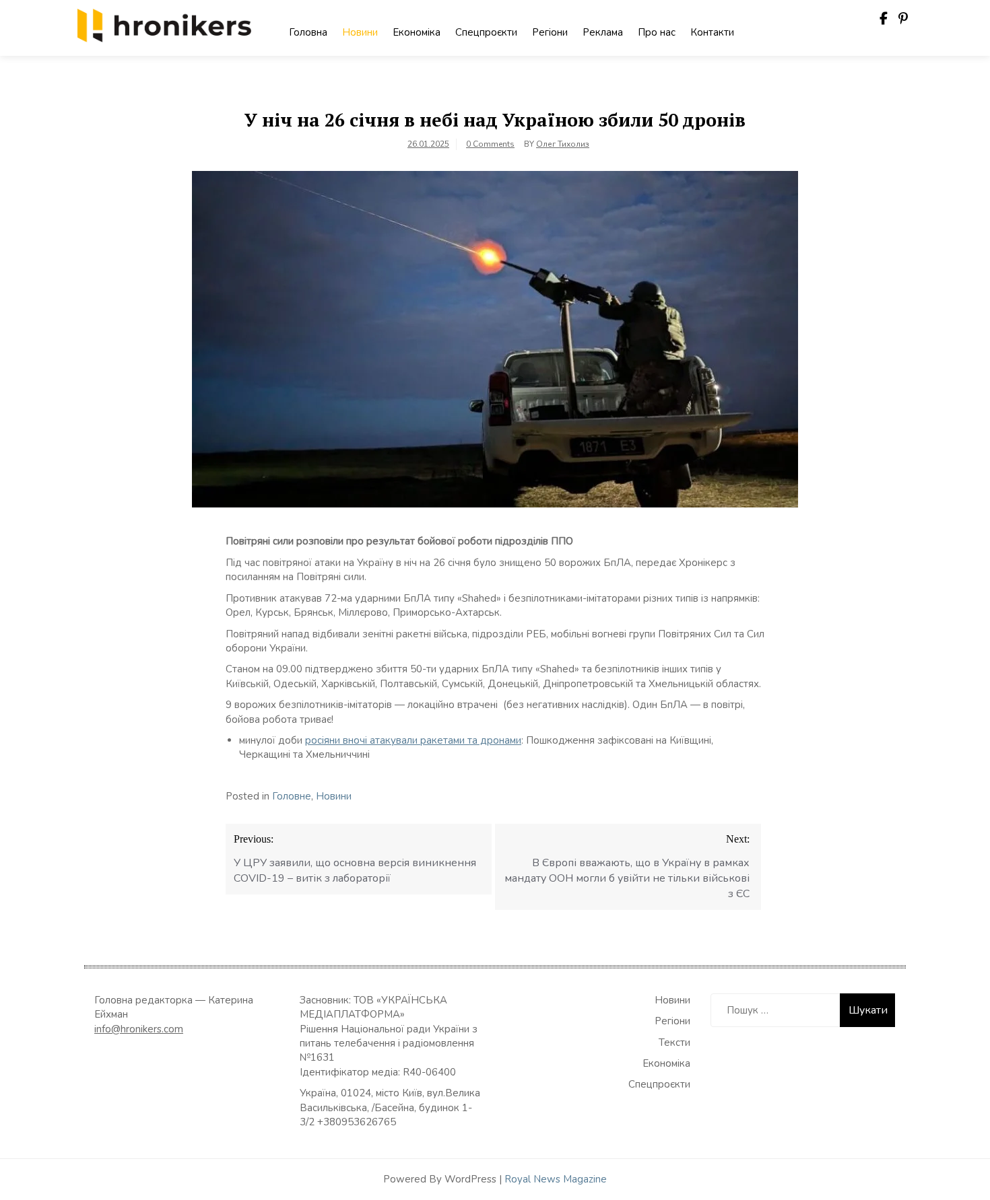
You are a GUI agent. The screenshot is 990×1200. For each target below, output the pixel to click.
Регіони (550, 32)
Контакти (712, 32)
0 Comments (490, 144)
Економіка (416, 32)
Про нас (656, 32)
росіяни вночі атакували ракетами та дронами (413, 740)
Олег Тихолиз (562, 144)
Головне (291, 796)
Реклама (603, 32)
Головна (308, 32)
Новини (360, 32)
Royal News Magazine (555, 1179)
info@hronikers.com (138, 1029)
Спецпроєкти (486, 32)
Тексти (674, 1042)
